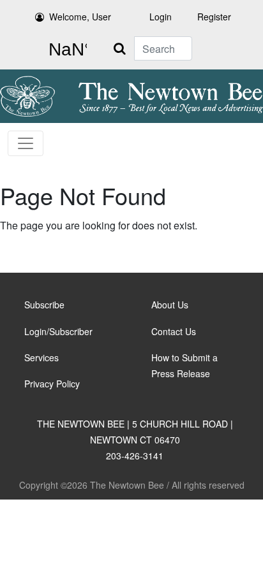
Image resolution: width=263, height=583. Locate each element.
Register (214, 16)
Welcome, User (80, 16)
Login (160, 16)
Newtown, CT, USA (65, 50)
